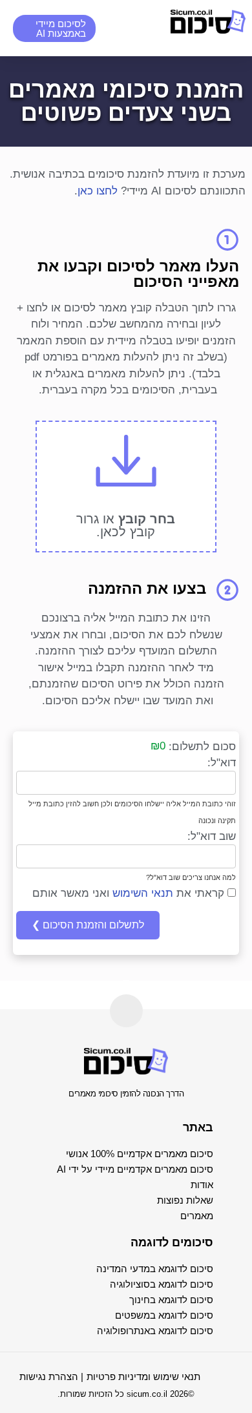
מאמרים (196, 1215)
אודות (202, 1184)
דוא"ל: (221, 762)
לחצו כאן (98, 191)
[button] (130, 28)
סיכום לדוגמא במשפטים (164, 1315)
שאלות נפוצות (185, 1200)
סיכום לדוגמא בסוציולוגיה (161, 1284)
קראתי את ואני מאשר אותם (129, 893)
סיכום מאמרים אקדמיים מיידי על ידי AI (135, 1169)
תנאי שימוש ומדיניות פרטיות (143, 1376)
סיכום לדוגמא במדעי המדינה (154, 1268)
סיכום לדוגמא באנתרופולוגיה (155, 1330)
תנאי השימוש (142, 893)
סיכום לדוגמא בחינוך (171, 1299)
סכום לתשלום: (202, 746)
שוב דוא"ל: (211, 836)
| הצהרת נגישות (51, 1376)
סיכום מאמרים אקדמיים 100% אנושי (139, 1153)
